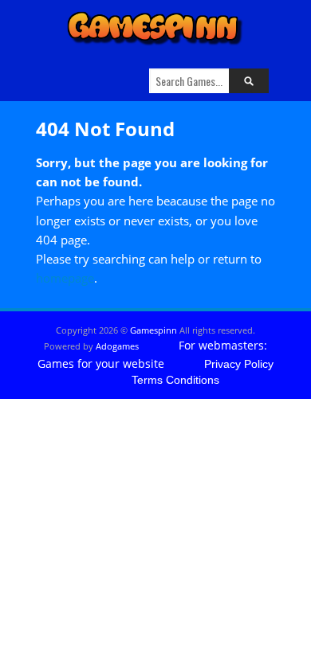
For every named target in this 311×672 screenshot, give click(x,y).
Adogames (117, 346)
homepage (65, 278)
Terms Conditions (175, 379)
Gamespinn (153, 330)
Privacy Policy (239, 363)
